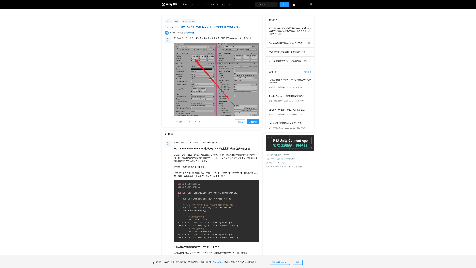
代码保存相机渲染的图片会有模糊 (287, 52)
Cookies (286, 155)
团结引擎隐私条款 (288, 159)
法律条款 (269, 155)
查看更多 (307, 72)
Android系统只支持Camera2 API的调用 (290, 43)
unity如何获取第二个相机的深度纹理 (288, 61)
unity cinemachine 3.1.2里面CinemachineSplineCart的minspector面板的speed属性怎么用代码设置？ (290, 31)
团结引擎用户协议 (273, 159)
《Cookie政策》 (217, 262)
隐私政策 (277, 155)
